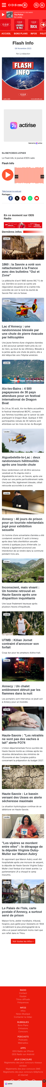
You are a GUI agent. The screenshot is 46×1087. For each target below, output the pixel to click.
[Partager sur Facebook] (10, 199)
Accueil (6, 34)
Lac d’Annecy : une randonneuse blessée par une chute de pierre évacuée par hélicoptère (22, 332)
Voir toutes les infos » (23, 941)
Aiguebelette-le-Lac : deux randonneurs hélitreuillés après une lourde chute (21, 461)
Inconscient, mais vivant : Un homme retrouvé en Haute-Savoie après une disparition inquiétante (20, 593)
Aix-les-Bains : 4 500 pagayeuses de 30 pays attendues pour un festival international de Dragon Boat (21, 396)
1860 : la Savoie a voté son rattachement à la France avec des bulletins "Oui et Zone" (21, 270)
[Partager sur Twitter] (16, 199)
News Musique (23, 1014)
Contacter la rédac (23, 1017)
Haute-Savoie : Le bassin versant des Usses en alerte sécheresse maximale (22, 797)
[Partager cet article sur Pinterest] (23, 199)
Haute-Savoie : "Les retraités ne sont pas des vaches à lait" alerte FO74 (22, 739)
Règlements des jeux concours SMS (23, 1068)
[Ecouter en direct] (42, 5)
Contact (23, 993)
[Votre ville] (24, 5)
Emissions (23, 1028)
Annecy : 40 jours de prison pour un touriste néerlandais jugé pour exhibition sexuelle (23, 524)
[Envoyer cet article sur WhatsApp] (29, 199)
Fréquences (23, 1002)
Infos (34, 34)
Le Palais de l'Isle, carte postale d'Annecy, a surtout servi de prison (22, 911)
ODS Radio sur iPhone (23, 1051)
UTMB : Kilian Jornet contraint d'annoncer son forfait (20, 643)
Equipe (23, 996)
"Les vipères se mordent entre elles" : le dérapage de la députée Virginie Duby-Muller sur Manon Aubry (22, 848)
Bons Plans (21, 34)
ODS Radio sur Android (23, 1054)
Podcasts (23, 1039)
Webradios (23, 1043)
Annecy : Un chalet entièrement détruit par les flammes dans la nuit (21, 689)
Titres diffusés (23, 999)
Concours (23, 1031)
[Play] (3, 14)
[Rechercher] (36, 5)
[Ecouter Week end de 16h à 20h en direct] (23, 225)
